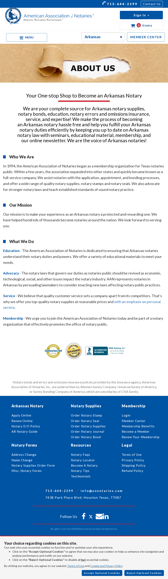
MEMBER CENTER (146, 37)
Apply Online (21, 415)
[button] (141, 15)
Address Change (23, 454)
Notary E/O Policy (25, 426)
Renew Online (22, 421)
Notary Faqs (80, 454)
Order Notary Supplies (88, 426)
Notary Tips (80, 471)
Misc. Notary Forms (26, 471)
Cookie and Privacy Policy (106, 566)
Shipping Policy (134, 465)
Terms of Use (75, 566)
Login (126, 415)
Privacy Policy (133, 460)
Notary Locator (83, 460)
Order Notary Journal (87, 431)
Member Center (134, 421)
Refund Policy (132, 471)
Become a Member (136, 431)
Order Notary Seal (85, 421)
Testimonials (81, 476)
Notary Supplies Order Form (33, 465)
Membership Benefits (138, 426)
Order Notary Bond (86, 437)
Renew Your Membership (141, 437)
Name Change (22, 460)
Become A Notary (84, 465)
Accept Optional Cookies (102, 573)
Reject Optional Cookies (144, 573)
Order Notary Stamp (86, 415)
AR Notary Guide (24, 431)
